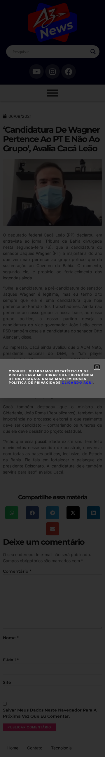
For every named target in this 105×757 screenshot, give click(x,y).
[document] (52, 378)
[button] (97, 367)
